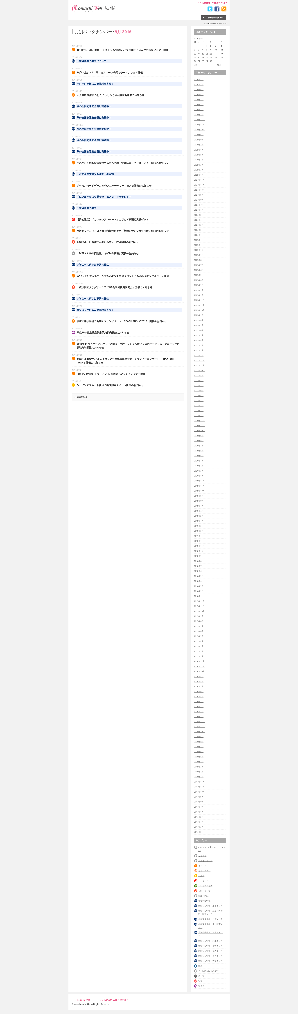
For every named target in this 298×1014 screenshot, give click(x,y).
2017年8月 (198, 621)
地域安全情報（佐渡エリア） (211, 919)
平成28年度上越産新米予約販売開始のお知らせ (103, 332)
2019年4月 (198, 521)
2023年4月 (198, 280)
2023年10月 (199, 250)
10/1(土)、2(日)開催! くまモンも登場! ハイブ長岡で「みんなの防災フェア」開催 (122, 49)
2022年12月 (199, 300)
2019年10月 (199, 491)
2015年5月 (198, 757)
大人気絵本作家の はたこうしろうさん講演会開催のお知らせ (110, 95)
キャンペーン (204, 871)
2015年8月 (198, 742)
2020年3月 (198, 466)
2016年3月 (198, 706)
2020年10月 (199, 430)
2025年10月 (199, 130)
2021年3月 (198, 405)
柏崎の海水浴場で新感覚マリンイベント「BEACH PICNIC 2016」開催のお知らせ (122, 321)
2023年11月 (199, 245)
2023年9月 (198, 255)
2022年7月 (198, 325)
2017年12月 (199, 601)
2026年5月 (198, 94)
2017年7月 (198, 626)
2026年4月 (198, 99)
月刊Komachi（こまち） (209, 971)
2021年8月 (198, 380)
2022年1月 (198, 355)
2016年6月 (198, 691)
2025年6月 (198, 150)
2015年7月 (198, 746)
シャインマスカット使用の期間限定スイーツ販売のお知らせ (110, 385)
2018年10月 (199, 551)
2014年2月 (198, 832)
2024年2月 (198, 230)
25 (222, 57)
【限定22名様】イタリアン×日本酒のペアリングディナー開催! (111, 373)
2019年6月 (198, 511)
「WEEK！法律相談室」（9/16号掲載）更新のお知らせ (108, 253)
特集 (200, 981)
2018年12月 (199, 541)
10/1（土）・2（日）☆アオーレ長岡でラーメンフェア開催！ (111, 72)
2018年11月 (199, 546)
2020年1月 (198, 476)
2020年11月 (199, 425)
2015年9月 (198, 736)
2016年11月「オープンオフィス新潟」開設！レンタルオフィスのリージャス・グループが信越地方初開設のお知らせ (128, 345)
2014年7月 (198, 807)
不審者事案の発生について (91, 61)
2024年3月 (198, 225)
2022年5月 (198, 335)
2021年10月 (199, 370)
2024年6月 (198, 210)
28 (203, 61)
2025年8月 (198, 140)
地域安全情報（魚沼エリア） (211, 961)
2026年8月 (198, 79)
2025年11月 (199, 125)
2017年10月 (199, 611)
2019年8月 (198, 501)
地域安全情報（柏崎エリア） (211, 946)
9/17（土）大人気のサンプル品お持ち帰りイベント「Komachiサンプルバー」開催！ (124, 276)
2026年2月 (198, 109)
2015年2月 (198, 772)
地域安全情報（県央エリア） (211, 951)
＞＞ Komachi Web (81, 1000)
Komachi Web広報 (211, 23)
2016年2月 (198, 711)
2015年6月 (198, 751)
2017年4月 (198, 641)
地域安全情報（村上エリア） (211, 941)
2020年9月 (198, 436)
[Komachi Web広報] (93, 11)
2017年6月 (198, 631)
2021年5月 (198, 395)
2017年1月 (198, 656)
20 (199, 57)
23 (211, 57)
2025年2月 (198, 170)
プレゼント (203, 881)
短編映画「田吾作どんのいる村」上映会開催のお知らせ (108, 242)
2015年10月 (199, 731)
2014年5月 (198, 817)
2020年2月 (198, 471)
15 (207, 53)
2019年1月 (198, 536)
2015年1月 (198, 777)
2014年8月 (198, 802)
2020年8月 (198, 440)
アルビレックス (205, 860)
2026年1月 (198, 115)
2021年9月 (198, 375)
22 (207, 57)
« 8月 (196, 65)
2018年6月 (198, 571)
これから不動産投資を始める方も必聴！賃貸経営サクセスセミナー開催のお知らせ (123, 163)
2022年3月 (198, 345)
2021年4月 (198, 400)
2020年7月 (198, 446)
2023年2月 (198, 290)
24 (216, 57)
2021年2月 (198, 410)
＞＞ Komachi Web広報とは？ (212, 3)
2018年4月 (198, 581)
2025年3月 (198, 165)
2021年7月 (198, 385)
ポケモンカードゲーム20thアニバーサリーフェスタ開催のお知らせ (114, 185)
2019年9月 (198, 496)
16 (211, 53)
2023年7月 (198, 265)
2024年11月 (199, 185)
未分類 (201, 976)
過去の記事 (81, 397)
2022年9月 (198, 315)
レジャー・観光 (205, 886)
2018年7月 (198, 566)
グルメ (201, 875)
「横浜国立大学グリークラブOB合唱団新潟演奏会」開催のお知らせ (114, 287)
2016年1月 (198, 716)
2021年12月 (199, 360)
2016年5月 (198, 696)
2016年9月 (198, 676)
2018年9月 (198, 556)
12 (195, 53)
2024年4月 (198, 220)
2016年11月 (199, 666)
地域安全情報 (204, 901)
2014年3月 (198, 827)
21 (203, 57)
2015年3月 (198, 767)
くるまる (202, 855)
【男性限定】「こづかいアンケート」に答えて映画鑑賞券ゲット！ (114, 219)
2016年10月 (199, 671)
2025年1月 (198, 175)
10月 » (220, 65)
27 (199, 61)
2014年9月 (198, 797)
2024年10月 (199, 190)
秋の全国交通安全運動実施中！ (94, 106)
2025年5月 (198, 155)
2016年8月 (198, 681)
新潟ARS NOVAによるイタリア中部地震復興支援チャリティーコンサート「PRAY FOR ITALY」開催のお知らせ (125, 360)
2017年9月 (198, 616)
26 (195, 61)
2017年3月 (198, 646)
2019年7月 (198, 506)
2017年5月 (198, 636)
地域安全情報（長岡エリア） (211, 956)
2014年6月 (198, 812)
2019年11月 (199, 486)
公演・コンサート (206, 891)
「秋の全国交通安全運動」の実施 (95, 174)
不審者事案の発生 (87, 208)
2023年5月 (198, 275)
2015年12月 (199, 721)
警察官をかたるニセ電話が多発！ (95, 309)
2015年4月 (198, 761)
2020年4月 (198, 461)
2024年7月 (198, 205)
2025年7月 (198, 145)
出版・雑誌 (203, 896)
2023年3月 (198, 285)
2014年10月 (199, 792)
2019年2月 (198, 531)
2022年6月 (198, 330)
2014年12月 (199, 782)
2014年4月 (198, 822)
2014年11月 (199, 787)
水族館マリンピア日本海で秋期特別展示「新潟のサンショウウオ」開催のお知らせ (123, 230)
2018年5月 (198, 576)
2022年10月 (199, 310)
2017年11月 (199, 606)
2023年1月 (198, 295)
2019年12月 (199, 481)
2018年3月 (198, 586)
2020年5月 (198, 456)
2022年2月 (198, 350)
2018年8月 (198, 561)
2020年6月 (198, 451)
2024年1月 (198, 235)
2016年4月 (198, 701)
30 (211, 61)
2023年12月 (199, 240)
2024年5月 (198, 215)
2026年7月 (198, 84)
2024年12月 (199, 180)
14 (203, 53)
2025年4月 (198, 160)
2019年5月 (198, 516)
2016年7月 (198, 686)
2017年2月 (198, 651)
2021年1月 (198, 415)
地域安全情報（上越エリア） (211, 906)
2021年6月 (198, 390)
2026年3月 (198, 104)
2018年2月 (198, 591)
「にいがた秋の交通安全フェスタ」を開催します (104, 196)
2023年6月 (198, 270)
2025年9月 (198, 134)
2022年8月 (198, 320)
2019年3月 (198, 526)
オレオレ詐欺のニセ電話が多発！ (95, 83)
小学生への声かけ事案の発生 (93, 264)
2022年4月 (198, 340)
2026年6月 (198, 89)
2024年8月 (198, 200)
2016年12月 (199, 661)
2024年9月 (198, 195)
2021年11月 (199, 365)
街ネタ (201, 986)
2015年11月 (199, 726)
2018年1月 (198, 596)
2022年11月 (199, 305)
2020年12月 (199, 421)
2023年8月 (198, 260)
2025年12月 (199, 119)
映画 (200, 966)
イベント (202, 866)
